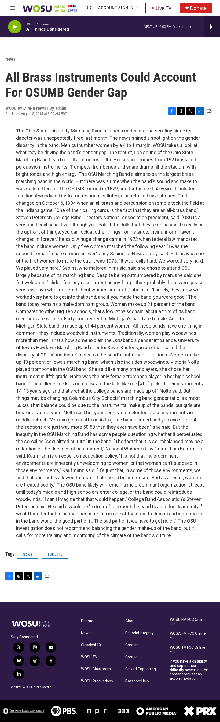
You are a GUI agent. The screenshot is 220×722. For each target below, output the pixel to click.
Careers (132, 645)
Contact (132, 657)
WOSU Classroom (96, 669)
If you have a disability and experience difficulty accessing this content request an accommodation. (189, 670)
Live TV (163, 8)
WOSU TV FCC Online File (187, 649)
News (10, 59)
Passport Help (137, 681)
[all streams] (212, 26)
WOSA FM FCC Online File (188, 636)
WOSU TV (89, 657)
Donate (198, 8)
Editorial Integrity (139, 633)
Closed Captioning (140, 669)
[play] (14, 27)
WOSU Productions (97, 681)
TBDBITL (55, 554)
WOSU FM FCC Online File (188, 622)
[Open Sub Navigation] (137, 8)
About (130, 621)
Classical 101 (92, 645)
